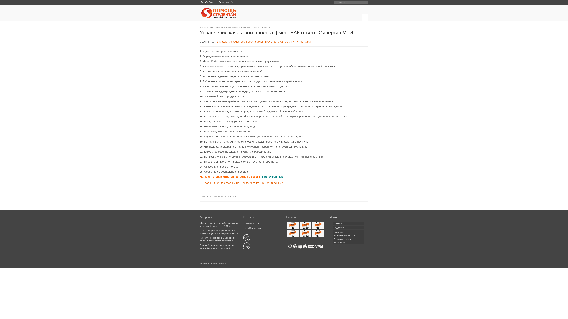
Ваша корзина (225, 2)
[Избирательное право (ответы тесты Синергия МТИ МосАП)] (305, 233)
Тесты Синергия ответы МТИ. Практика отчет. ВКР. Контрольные (243, 183)
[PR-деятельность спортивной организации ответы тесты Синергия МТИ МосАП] (305, 225)
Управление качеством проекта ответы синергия (218, 196)
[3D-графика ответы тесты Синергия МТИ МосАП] (292, 225)
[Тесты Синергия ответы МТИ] (227, 13)
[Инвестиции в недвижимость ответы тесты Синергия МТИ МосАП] (317, 233)
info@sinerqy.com (253, 228)
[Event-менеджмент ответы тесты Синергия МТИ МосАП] (292, 233)
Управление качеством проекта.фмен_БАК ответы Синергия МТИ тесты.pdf (264, 41)
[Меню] (365, 17)
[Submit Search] (336, 2)
